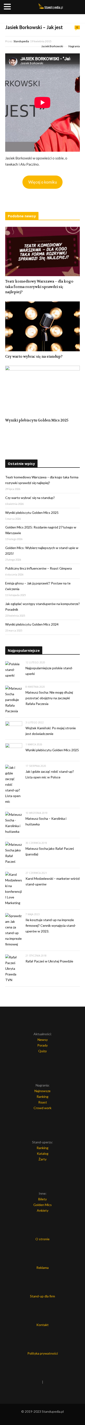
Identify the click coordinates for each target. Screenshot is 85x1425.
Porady (42, 1045)
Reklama (42, 1268)
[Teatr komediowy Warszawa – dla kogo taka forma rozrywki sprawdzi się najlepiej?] (42, 251)
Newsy (43, 1040)
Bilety (42, 1199)
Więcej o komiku (42, 182)
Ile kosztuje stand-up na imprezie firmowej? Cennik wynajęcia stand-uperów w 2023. (51, 925)
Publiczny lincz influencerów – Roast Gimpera (38, 568)
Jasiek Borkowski (52, 46)
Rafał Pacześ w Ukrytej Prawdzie (49, 961)
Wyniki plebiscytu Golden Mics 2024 (32, 624)
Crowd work (42, 1108)
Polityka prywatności (42, 1353)
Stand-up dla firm (42, 1296)
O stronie (42, 1239)
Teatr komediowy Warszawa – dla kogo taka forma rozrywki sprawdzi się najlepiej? (39, 286)
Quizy (42, 1051)
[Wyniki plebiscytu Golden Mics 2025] (42, 390)
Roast (42, 1102)
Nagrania (74, 46)
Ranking (42, 1097)
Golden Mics (42, 1205)
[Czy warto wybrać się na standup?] (42, 326)
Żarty (42, 1159)
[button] (8, 7)
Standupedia (21, 41)
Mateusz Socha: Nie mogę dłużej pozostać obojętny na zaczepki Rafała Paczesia (49, 698)
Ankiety (42, 1210)
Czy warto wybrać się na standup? (34, 356)
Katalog (42, 1153)
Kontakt (42, 1325)
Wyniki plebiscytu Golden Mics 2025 (36, 420)
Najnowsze (42, 1091)
